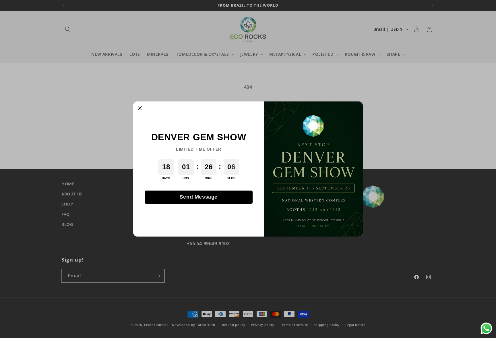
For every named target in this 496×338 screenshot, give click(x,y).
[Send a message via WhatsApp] (486, 328)
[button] (139, 108)
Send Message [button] (199, 197)
